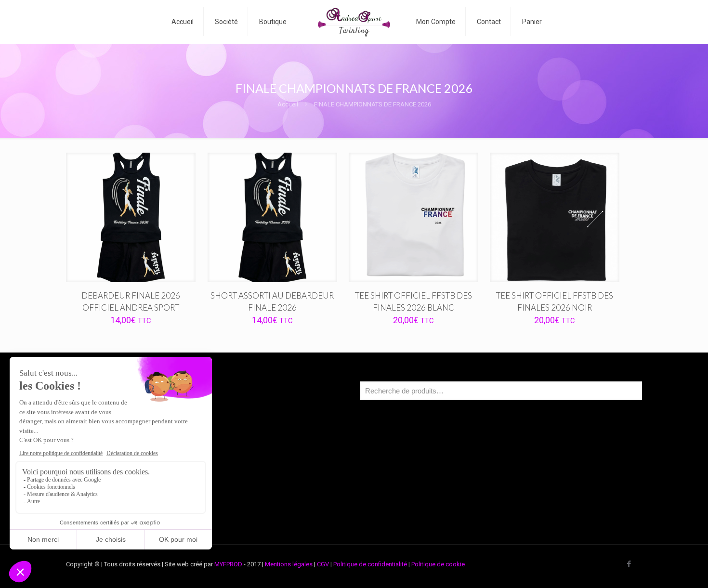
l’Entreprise (97, 430)
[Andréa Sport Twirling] (354, 21)
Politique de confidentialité (370, 564)
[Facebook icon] (628, 564)
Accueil (287, 104)
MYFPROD (228, 564)
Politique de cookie (438, 564)
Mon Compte (100, 466)
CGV (323, 564)
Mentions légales (289, 564)
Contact (93, 503)
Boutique (94, 448)
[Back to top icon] (662, 568)
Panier (90, 485)
